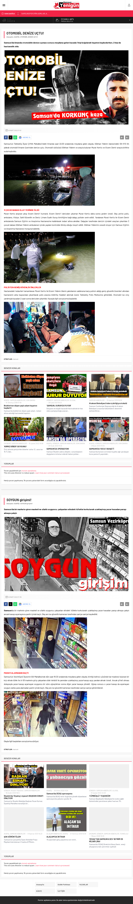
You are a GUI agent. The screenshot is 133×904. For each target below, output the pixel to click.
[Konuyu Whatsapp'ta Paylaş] (15, 137)
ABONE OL (27, 137)
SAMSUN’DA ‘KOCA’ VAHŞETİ (101, 449)
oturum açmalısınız (28, 471)
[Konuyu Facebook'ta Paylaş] (6, 137)
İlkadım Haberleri (17, 791)
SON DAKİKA (30, 400)
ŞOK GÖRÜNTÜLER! (12, 837)
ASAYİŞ (16, 37)
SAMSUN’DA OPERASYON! (57, 449)
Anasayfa (9, 37)
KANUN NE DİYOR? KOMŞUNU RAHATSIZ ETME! (39, 13)
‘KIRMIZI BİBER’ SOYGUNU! (15, 446)
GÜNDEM (49, 400)
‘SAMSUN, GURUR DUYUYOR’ (58, 405)
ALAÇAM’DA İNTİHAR (55, 837)
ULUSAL (73, 400)
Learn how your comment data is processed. (52, 473)
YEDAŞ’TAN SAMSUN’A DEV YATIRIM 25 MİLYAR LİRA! (106, 840)
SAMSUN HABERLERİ (17, 400)
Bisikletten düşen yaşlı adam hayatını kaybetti (20, 406)
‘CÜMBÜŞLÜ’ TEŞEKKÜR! (100, 796)
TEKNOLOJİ (124, 834)
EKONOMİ (7, 443)
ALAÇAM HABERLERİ (54, 834)
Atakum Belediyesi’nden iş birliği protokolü (108, 403)
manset (15, 359)
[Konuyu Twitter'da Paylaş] (10, 137)
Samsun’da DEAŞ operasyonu (59, 793)
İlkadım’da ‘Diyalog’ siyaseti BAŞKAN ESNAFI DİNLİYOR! (23, 797)
